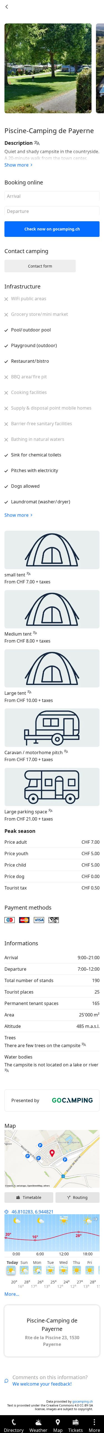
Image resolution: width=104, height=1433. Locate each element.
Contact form (40, 266)
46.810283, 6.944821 (33, 1212)
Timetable (32, 1197)
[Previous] (6, 6)
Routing (80, 1197)
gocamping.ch (82, 1401)
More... (11, 1294)
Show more (16, 165)
